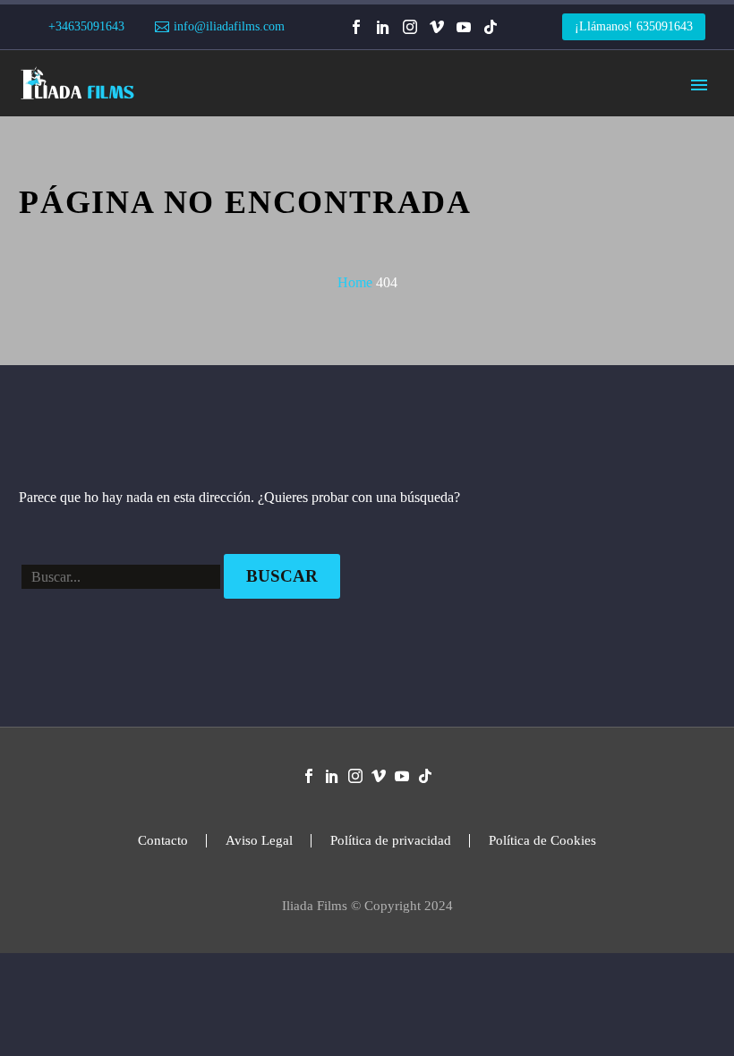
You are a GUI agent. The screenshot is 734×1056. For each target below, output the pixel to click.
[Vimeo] (436, 27)
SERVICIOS (271, 139)
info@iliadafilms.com (229, 26)
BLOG (618, 139)
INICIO (184, 139)
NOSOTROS (533, 139)
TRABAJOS (370, 139)
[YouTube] (463, 27)
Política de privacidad (390, 840)
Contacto (163, 840)
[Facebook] (356, 27)
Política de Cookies (542, 840)
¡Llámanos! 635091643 (634, 26)
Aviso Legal (259, 840)
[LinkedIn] (383, 27)
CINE (451, 139)
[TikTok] (490, 27)
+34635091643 (86, 26)
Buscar (282, 575)
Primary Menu (699, 85)
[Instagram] (410, 27)
